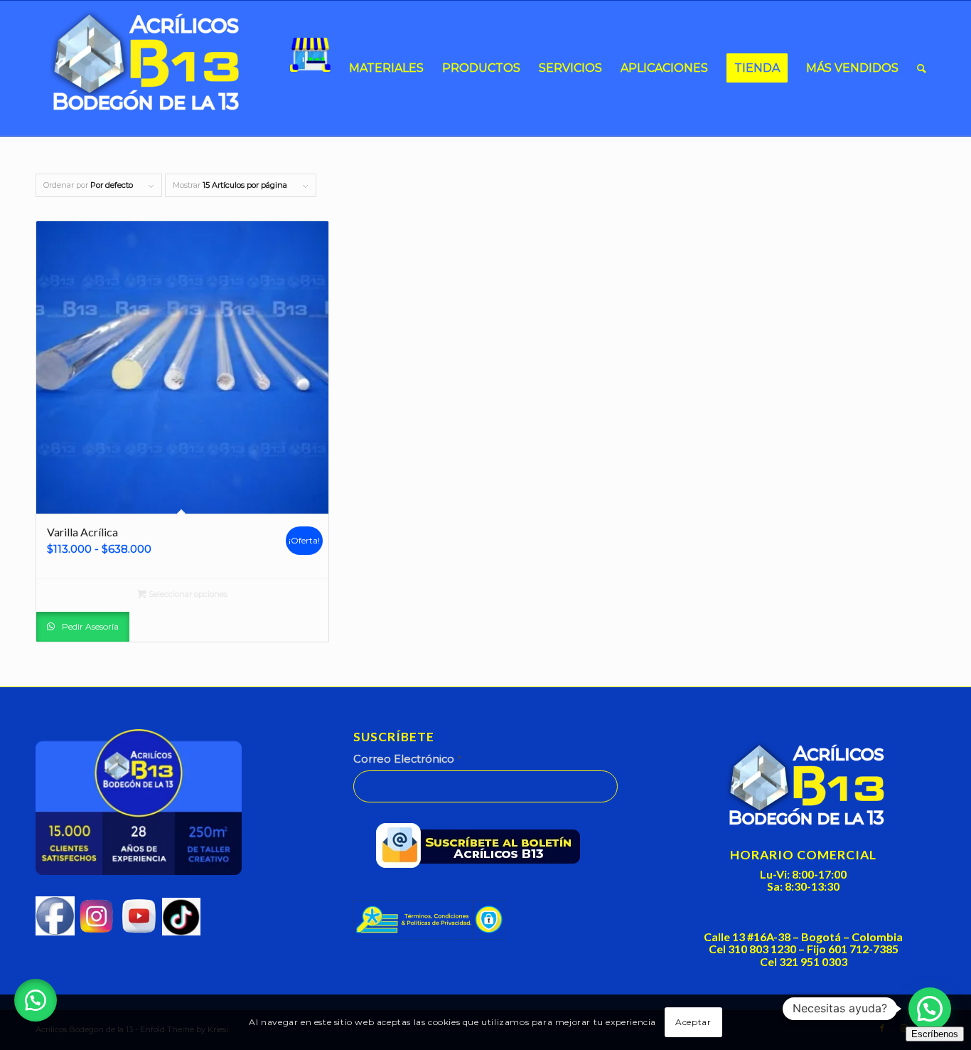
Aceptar (693, 1022)
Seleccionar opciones (186, 594)
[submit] (483, 849)
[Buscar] (921, 68)
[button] (35, 1000)
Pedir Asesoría (89, 626)
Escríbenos (934, 1034)
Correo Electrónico (407, 759)
